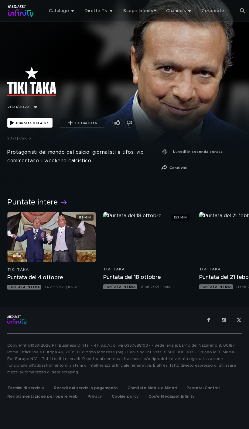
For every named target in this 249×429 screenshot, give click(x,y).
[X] (239, 320)
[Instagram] (224, 320)
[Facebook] (208, 320)
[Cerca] (242, 11)
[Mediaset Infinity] (20, 11)
